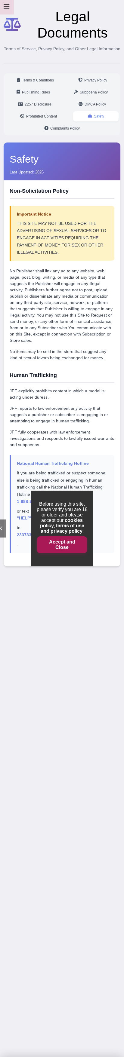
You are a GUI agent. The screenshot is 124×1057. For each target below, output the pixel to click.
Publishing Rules (36, 92)
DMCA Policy (95, 104)
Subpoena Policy (94, 92)
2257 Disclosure (38, 104)
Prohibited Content (41, 116)
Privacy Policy (95, 80)
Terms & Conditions (38, 80)
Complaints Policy (65, 128)
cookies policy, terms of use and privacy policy (62, 526)
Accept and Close (62, 544)
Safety (99, 116)
